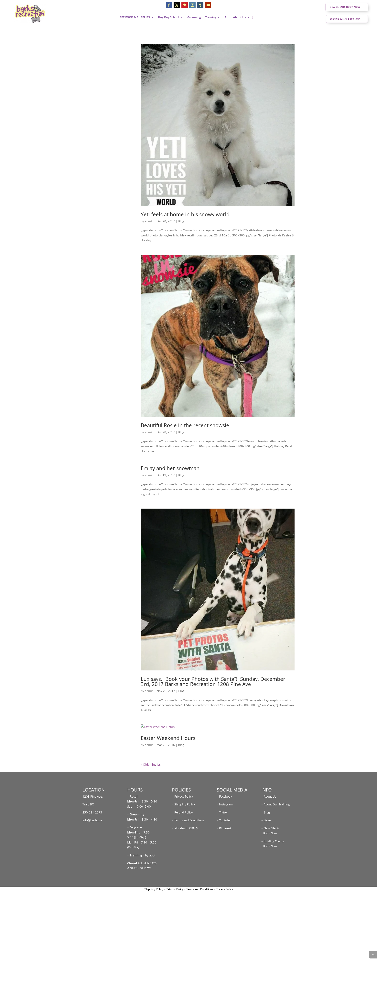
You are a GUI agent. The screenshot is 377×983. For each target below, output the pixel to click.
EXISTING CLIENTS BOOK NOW (345, 18)
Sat (129, 806)
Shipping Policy (153, 889)
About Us (239, 17)
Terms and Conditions (199, 889)
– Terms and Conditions (188, 820)
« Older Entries (151, 764)
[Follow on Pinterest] (184, 5)
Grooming (194, 17)
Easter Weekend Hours (168, 737)
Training (210, 17)
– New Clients (270, 828)
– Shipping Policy (183, 804)
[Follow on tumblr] (200, 5)
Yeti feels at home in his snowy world (185, 214)
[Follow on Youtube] (208, 5)
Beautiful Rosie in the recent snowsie (185, 425)
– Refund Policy (182, 812)
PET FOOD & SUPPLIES (135, 17)
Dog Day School (168, 17)
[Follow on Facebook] (169, 5)
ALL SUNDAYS (141, 863)
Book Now (269, 833)
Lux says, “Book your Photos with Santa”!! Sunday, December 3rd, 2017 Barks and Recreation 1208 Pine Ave (213, 681)
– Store (266, 820)
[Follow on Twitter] (177, 5)
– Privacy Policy (182, 796)
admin (149, 221)
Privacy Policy (224, 889)
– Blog (265, 812)
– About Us (268, 796)
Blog (181, 221)
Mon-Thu (133, 832)
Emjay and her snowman (170, 468)
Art (226, 17)
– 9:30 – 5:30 (148, 801)
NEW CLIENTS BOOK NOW (344, 7)
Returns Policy (175, 889)
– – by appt (141, 855)
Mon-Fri (133, 819)
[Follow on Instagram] (192, 5)
